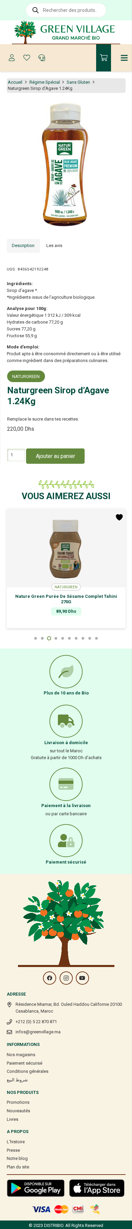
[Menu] (124, 57)
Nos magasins (21, 1054)
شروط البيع (17, 1079)
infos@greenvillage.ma (38, 1031)
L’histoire (16, 1141)
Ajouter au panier (55, 456)
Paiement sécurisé (24, 1063)
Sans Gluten (78, 82)
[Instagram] (66, 978)
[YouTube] (82, 978)
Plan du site (18, 1166)
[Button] (11, 57)
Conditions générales (27, 1071)
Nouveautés (18, 1110)
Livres (12, 1119)
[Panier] (103, 57)
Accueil (15, 82)
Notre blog (17, 1158)
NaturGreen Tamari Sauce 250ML (75, 596)
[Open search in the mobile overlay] (66, 10)
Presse (13, 1150)
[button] (123, 108)
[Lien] (66, 32)
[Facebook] (49, 978)
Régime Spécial (44, 82)
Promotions (18, 1102)
